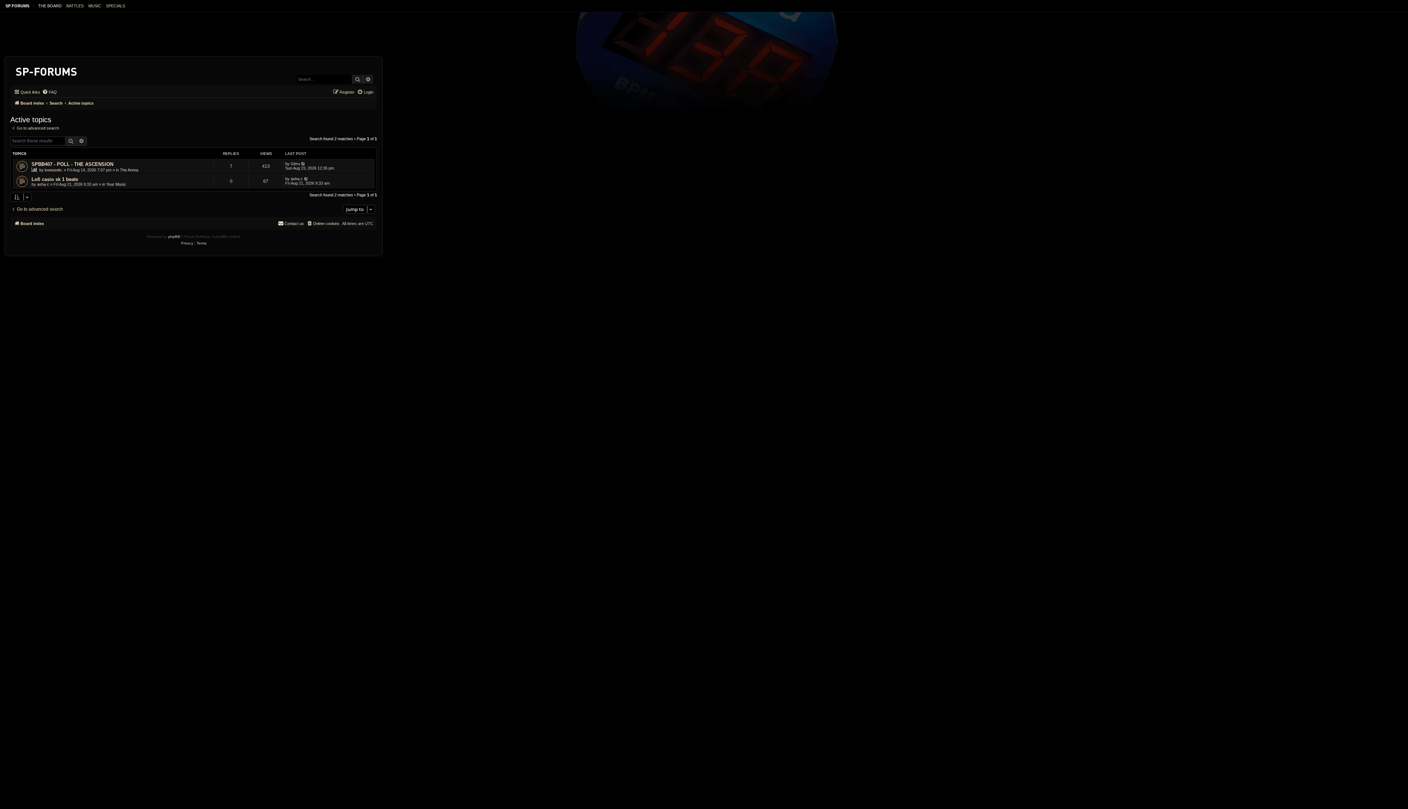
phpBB (174, 237)
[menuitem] (49, 92)
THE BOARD (50, 6)
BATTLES (75, 6)
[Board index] (46, 70)
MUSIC (94, 6)
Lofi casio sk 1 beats (55, 179)
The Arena (129, 170)
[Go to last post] (303, 164)
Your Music (116, 184)
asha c (43, 184)
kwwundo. (54, 170)
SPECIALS (115, 6)
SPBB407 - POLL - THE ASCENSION (72, 164)
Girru (295, 164)
